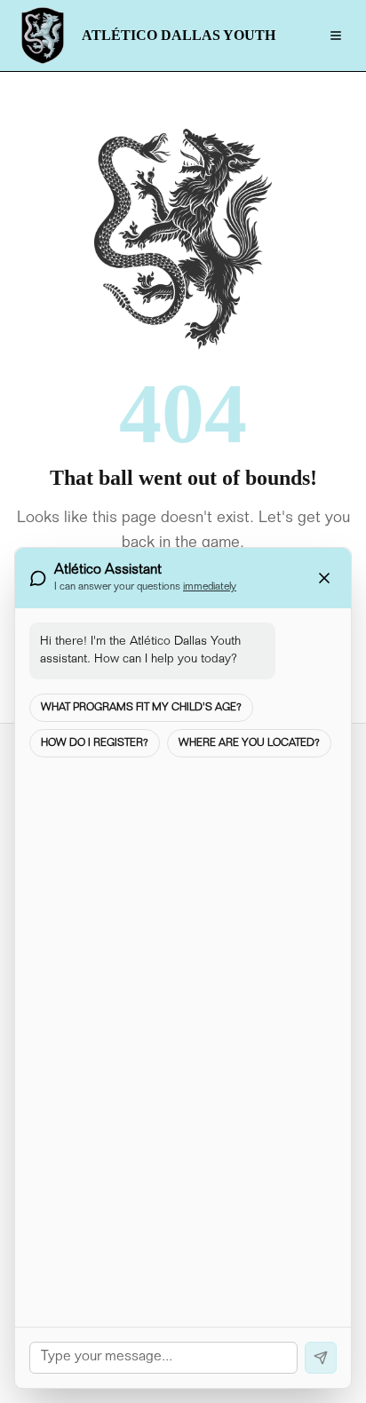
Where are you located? (249, 743)
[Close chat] (324, 578)
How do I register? (94, 743)
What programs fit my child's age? (141, 707)
